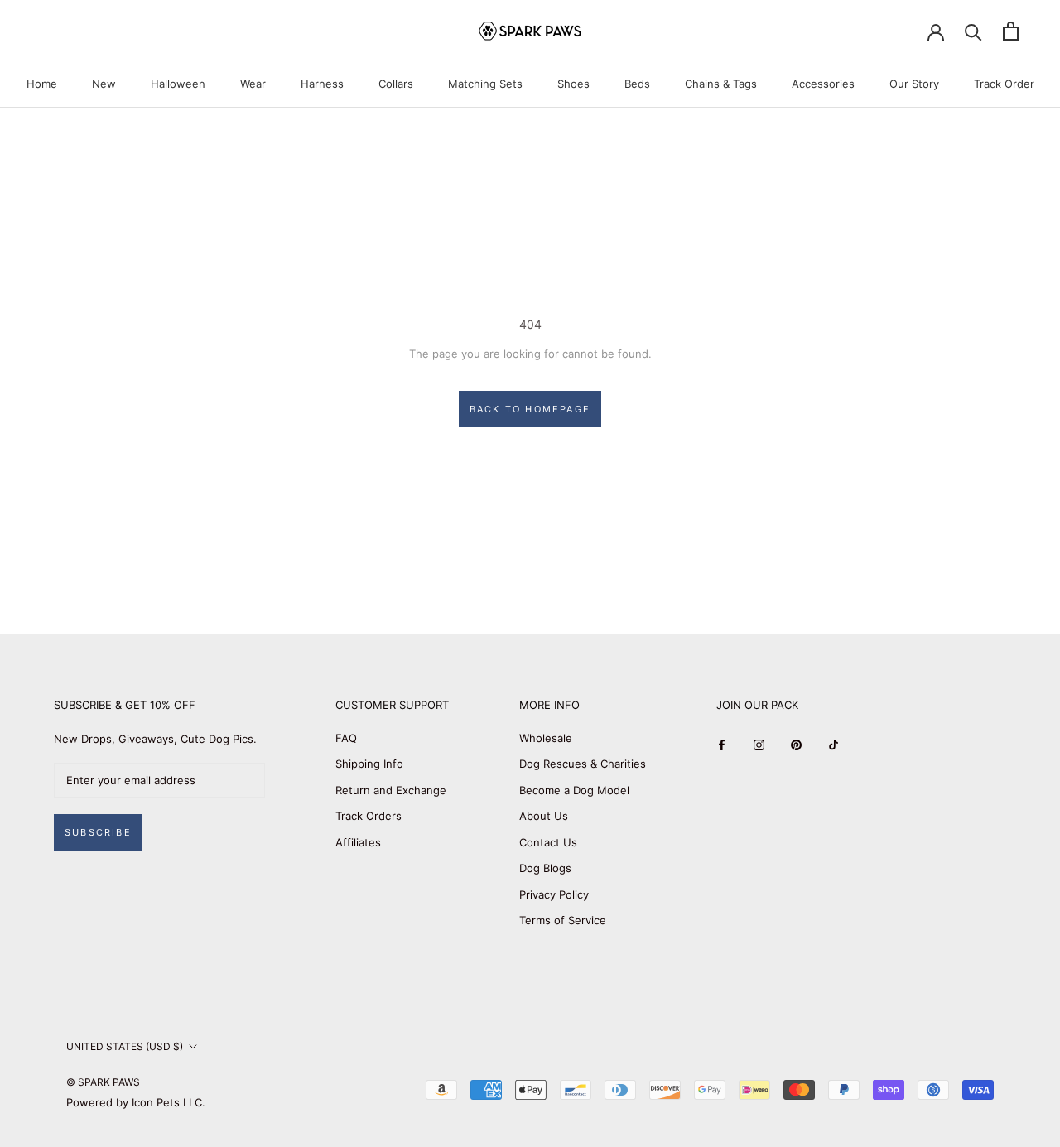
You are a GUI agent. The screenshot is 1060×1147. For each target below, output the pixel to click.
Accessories (823, 83)
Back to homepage (530, 409)
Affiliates (358, 842)
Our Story (914, 83)
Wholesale (545, 738)
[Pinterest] (796, 744)
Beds (637, 83)
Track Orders (368, 815)
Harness (322, 83)
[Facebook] (721, 744)
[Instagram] (759, 744)
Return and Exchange (390, 790)
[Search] (973, 31)
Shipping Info (369, 763)
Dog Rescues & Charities (582, 763)
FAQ (346, 738)
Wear (253, 83)
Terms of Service (562, 920)
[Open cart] (1011, 31)
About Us (543, 815)
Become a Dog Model (574, 790)
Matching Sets (485, 83)
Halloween (178, 83)
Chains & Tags (721, 83)
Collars (395, 83)
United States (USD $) (124, 1046)
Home (41, 83)
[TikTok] (833, 744)
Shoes (573, 83)
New (104, 83)
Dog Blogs (545, 868)
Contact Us (548, 842)
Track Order (1004, 83)
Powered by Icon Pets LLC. (135, 1102)
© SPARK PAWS (103, 1082)
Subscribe (98, 832)
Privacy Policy (554, 894)
